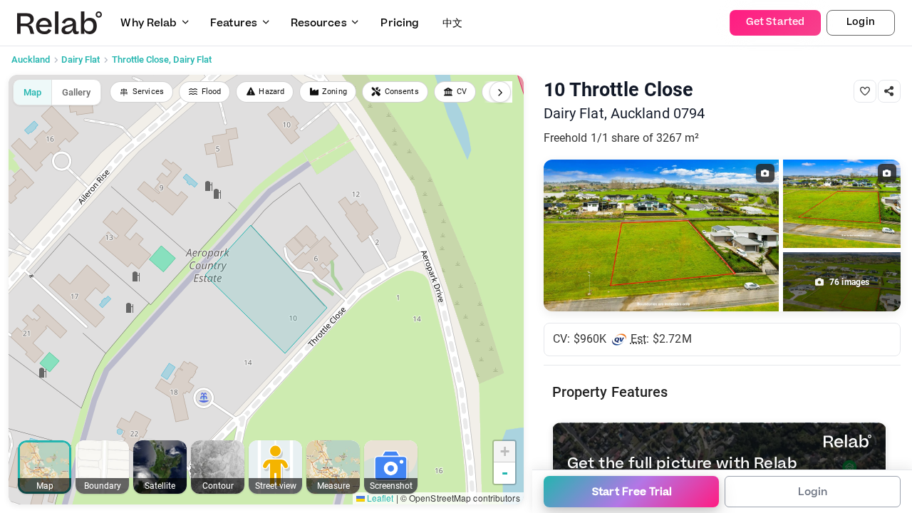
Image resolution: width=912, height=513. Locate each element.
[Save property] (865, 91)
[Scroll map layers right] (500, 92)
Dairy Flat (80, 59)
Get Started (775, 22)
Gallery (76, 92)
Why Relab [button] (148, 23)
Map (32, 92)
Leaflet (379, 498)
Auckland (30, 59)
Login (860, 22)
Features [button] (233, 23)
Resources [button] (319, 23)
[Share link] (889, 91)
